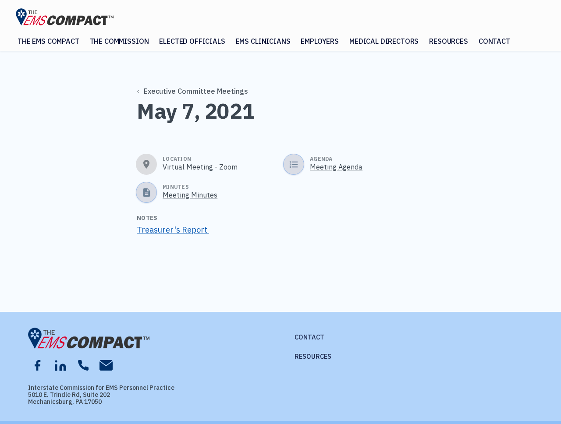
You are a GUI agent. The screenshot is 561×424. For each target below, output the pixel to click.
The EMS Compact (48, 41)
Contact (494, 41)
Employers (320, 41)
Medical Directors (384, 41)
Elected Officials (192, 41)
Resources (448, 41)
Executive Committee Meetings (196, 91)
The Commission (119, 41)
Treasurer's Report (173, 230)
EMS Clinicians (263, 41)
